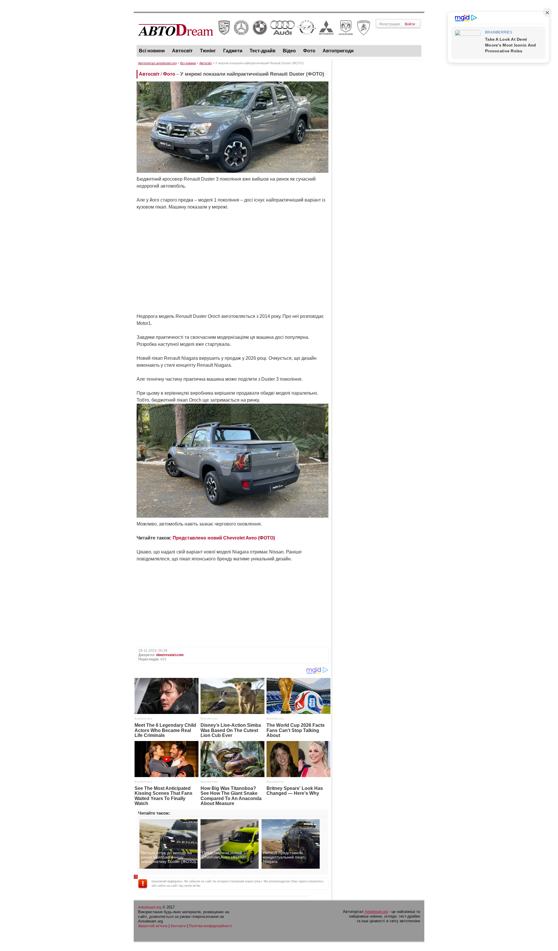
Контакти (178, 926)
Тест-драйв (263, 50)
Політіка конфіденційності (210, 926)
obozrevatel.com (170, 655)
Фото (309, 50)
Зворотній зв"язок (152, 926)
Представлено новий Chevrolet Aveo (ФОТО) (224, 537)
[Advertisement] (377, 150)
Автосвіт (182, 50)
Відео (289, 50)
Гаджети (232, 50)
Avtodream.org (149, 907)
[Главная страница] (254, 41)
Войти (410, 24)
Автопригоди (338, 50)
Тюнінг (208, 50)
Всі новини (152, 50)
